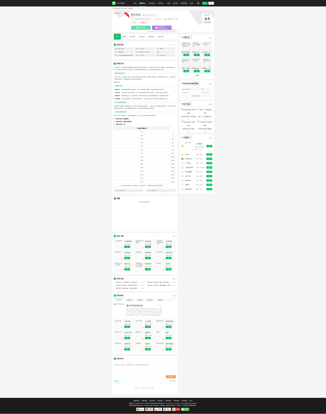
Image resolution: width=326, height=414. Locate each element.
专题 (168, 3)
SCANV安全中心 (185, 409)
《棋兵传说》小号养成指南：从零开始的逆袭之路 (127, 282)
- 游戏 (125, 8)
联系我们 (160, 400)
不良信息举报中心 (158, 409)
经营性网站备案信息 (149, 409)
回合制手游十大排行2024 (188, 130)
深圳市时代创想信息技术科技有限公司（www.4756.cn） (160, 403)
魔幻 (134, 22)
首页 (135, 3)
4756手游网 (120, 3)
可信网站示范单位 (176, 409)
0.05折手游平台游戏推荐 (205, 130)
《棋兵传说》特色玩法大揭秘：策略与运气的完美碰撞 (159, 282)
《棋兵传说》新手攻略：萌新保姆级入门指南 (158, 285)
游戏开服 (184, 3)
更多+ (174, 236)
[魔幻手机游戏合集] (119, 304)
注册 (211, 3)
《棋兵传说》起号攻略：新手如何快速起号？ (127, 285)
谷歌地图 (176, 400)
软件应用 (152, 3)
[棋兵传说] (140, 214)
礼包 (191, 3)
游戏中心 (143, 3)
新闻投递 (144, 400)
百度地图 (184, 400)
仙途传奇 (154, 190)
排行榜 (175, 3)
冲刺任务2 (122, 190)
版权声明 (136, 400)
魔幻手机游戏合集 (134, 305)
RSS (190, 400)
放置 (143, 22)
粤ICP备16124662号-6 (191, 403)
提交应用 (152, 400)
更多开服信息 (196, 96)
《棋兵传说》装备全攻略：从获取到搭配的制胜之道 (127, 288)
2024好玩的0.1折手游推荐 (188, 118)
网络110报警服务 (167, 409)
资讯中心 (161, 3)
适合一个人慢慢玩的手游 (205, 118)
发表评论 (171, 376)
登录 (205, 3)
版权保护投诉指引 (170, 405)
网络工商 (140, 409)
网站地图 (168, 400)
